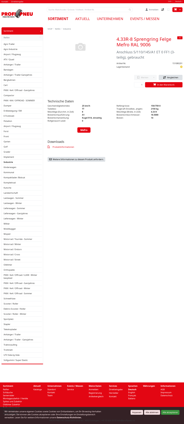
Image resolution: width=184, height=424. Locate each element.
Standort (51, 389)
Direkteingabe (116, 389)
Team (50, 395)
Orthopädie (9, 270)
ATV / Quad (9, 59)
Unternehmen (110, 18)
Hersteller (113, 393)
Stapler (7, 324)
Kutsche (7, 187)
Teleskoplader (10, 329)
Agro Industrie (10, 49)
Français (132, 395)
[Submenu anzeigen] (40, 30)
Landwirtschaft (11, 193)
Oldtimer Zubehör (11, 404)
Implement (9, 157)
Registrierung (95, 393)
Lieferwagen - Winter (13, 218)
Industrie (8, 162)
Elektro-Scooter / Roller (15, 308)
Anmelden (93, 389)
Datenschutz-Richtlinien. (69, 417)
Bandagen (8, 69)
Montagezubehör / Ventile (15, 398)
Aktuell (82, 18)
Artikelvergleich (96, 396)
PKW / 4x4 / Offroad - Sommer (18, 293)
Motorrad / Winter (12, 244)
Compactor (9, 95)
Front (6, 136)
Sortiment (58, 18)
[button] (181, 66)
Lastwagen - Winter (13, 203)
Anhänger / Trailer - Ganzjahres (18, 339)
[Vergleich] (163, 9)
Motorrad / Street (12, 259)
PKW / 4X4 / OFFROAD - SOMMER (19, 100)
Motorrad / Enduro (13, 249)
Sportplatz (9, 319)
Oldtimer (8, 264)
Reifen (7, 37)
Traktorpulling (10, 344)
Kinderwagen (10, 167)
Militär (7, 223)
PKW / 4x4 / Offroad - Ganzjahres (19, 90)
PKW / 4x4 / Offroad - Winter (17, 288)
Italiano (131, 398)
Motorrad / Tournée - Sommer (18, 239)
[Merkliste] (168, 9)
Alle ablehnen (152, 412)
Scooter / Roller (11, 303)
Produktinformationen (63, 147)
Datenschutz (167, 395)
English (131, 392)
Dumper (8, 105)
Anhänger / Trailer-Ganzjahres (18, 74)
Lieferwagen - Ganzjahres (16, 213)
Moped (7, 234)
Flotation (8, 121)
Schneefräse (9, 298)
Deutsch (178, 1)
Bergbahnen (9, 80)
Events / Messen (144, 18)
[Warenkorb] (175, 9)
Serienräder (8, 395)
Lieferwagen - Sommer (14, 208)
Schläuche (8, 392)
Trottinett (8, 350)
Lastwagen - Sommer (14, 198)
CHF (169, 1)
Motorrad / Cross (12, 254)
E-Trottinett (9, 116)
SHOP (50, 29)
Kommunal (9, 172)
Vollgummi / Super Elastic (16, 360)
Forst (6, 131)
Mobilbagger (10, 228)
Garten (7, 141)
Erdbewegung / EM (13, 110)
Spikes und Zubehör (12, 401)
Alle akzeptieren (170, 412)
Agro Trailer (9, 44)
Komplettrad (10, 182)
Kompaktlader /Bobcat (14, 177)
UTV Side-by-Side (12, 355)
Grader (7, 151)
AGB (163, 389)
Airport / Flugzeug (12, 54)
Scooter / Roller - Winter (15, 314)
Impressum (166, 392)
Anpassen (136, 412)
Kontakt (51, 392)
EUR (145, 392)
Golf (6, 146)
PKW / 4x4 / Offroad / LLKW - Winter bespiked (20, 276)
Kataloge (37, 389)
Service (70, 389)
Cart (6, 85)
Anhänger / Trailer (12, 64)
